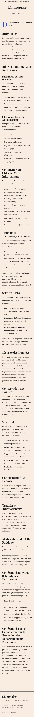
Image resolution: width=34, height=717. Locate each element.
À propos (5, 705)
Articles (21, 13)
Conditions (19, 707)
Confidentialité (7, 707)
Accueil (12, 13)
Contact (20, 705)
